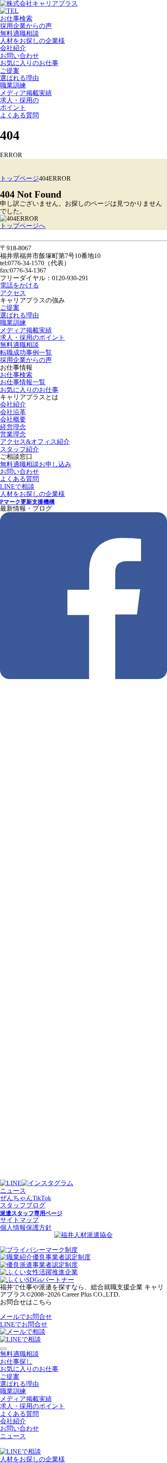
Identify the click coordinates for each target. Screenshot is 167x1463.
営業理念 (13, 434)
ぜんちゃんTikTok (25, 1198)
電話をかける (19, 285)
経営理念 (13, 427)
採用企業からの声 (26, 25)
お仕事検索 (16, 18)
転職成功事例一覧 (26, 352)
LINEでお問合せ (23, 1324)
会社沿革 (13, 412)
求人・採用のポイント (32, 337)
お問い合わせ (19, 55)
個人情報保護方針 (26, 1227)
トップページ (19, 178)
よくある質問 (19, 115)
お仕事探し (16, 1361)
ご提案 (9, 70)
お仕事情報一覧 (22, 382)
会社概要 (13, 419)
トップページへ (22, 225)
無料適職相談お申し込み (35, 464)
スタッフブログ (22, 1205)
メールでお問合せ (26, 1316)
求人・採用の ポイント (19, 104)
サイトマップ (19, 1219)
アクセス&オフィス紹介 (35, 441)
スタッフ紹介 (19, 449)
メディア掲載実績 (26, 92)
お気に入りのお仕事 (29, 63)
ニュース (13, 1190)
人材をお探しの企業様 (32, 40)
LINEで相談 (17, 486)
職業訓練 (13, 85)
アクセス (13, 293)
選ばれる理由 (19, 78)
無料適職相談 (19, 33)
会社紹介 (13, 48)
